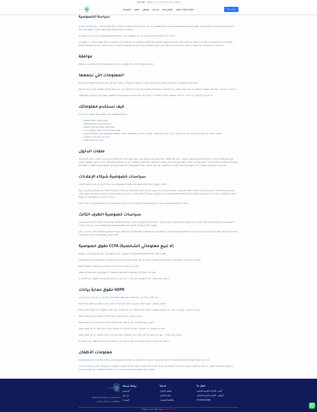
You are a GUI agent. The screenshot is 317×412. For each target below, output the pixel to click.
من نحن (155, 9)
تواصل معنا (167, 9)
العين (136, 9)
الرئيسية (127, 9)
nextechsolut (170, 409)
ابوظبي (146, 9)
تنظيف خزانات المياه (185, 9)
